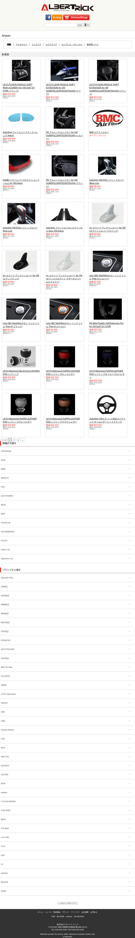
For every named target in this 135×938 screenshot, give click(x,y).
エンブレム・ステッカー (72, 44)
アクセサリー (21, 44)
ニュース (48, 912)
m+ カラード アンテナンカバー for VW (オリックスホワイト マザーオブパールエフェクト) (64, 278)
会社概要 (85, 912)
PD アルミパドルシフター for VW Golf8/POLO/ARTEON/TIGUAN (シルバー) (64, 135)
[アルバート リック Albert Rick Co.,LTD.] (67, 7)
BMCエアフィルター (99, 132)
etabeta (69, 916)
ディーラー (75, 912)
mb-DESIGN (79, 916)
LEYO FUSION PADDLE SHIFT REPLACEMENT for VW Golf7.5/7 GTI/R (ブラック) (19, 87)
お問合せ (93, 912)
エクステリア (51, 44)
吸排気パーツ (92, 44)
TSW (53, 916)
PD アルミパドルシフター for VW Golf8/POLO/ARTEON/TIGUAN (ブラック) (64, 183)
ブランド (65, 912)
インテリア (36, 44)
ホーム (40, 912)
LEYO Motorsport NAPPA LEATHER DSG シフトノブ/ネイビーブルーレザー (106, 374)
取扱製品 (56, 912)
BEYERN (60, 916)
